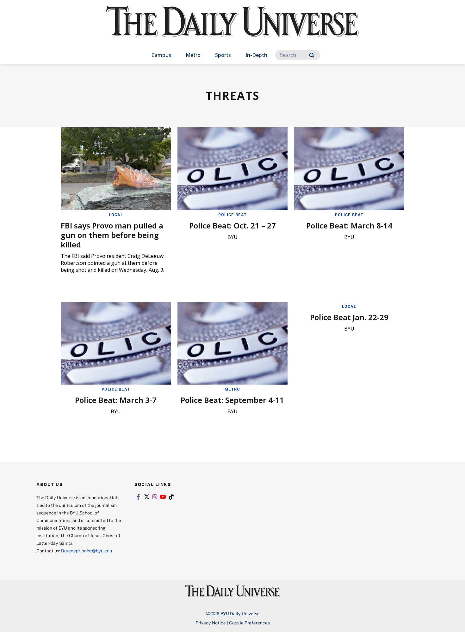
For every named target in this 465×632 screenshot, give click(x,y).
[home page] (232, 28)
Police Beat (232, 214)
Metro (193, 55)
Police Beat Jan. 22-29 (349, 317)
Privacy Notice (210, 622)
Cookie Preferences (249, 622)
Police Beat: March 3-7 (116, 400)
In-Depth (256, 55)
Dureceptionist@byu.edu (86, 550)
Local (116, 214)
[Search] (311, 55)
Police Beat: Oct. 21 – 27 (232, 225)
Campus (161, 55)
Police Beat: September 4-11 (232, 400)
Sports (223, 55)
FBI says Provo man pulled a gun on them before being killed (112, 235)
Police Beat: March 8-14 (349, 225)
